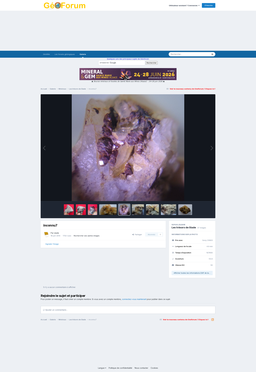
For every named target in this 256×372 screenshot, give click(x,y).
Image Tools (204, 196)
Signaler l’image (52, 244)
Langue (101, 368)
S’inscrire (209, 5)
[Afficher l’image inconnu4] (168, 209)
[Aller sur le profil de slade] (46, 234)
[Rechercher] (212, 54)
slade (56, 233)
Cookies (154, 368)
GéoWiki (46, 54)
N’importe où (201, 54)
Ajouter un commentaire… (56, 310)
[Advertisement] (128, 30)
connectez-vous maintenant (134, 299)
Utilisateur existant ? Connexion (183, 5)
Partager (138, 234)
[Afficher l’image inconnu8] (108, 209)
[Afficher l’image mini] (92, 209)
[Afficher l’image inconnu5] (152, 209)
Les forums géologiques (65, 54)
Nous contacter (141, 368)
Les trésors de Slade (184, 227)
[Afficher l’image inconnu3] (185, 209)
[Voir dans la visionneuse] (128, 147)
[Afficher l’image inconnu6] (138, 209)
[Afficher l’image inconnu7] (124, 209)
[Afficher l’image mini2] (81, 209)
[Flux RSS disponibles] (212, 320)
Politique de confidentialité (120, 368)
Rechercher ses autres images (86, 236)
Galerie (83, 54)
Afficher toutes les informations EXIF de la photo (193, 273)
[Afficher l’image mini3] (69, 209)
